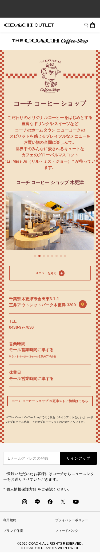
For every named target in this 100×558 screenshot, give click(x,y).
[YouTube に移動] (76, 501)
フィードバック (66, 531)
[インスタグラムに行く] (24, 501)
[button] (35, 256)
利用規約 (10, 520)
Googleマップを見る (83, 304)
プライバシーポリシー (71, 520)
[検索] (86, 25)
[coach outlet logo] (29, 25)
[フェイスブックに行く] (50, 501)
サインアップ (78, 458)
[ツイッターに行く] (63, 501)
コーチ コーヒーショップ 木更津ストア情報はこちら (50, 401)
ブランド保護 (13, 531)
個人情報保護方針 (21, 489)
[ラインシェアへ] (37, 501)
